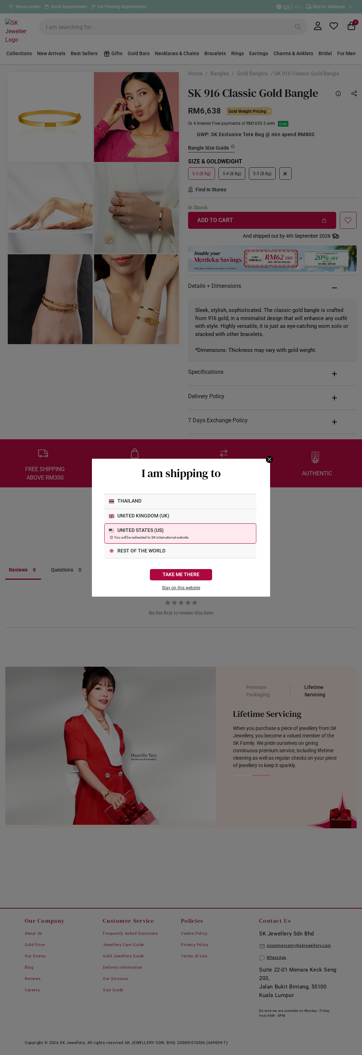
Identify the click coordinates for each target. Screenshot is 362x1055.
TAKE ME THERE (181, 575)
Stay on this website (181, 587)
